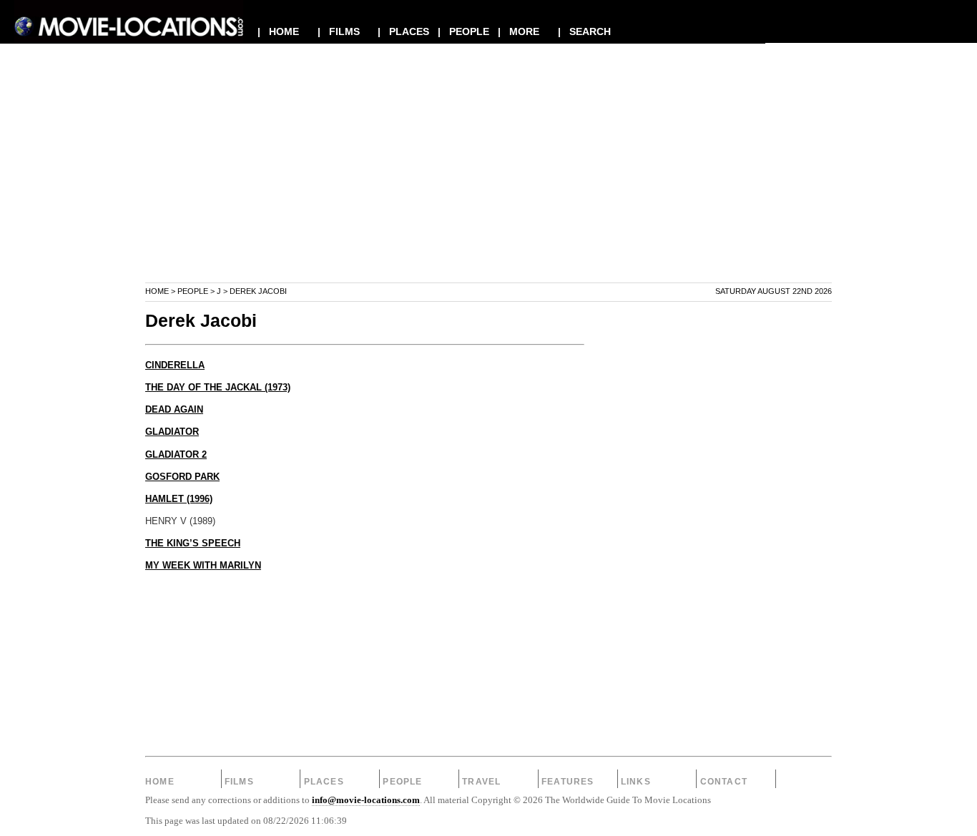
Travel (481, 782)
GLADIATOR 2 (176, 455)
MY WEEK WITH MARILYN (203, 566)
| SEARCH (584, 31)
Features (567, 782)
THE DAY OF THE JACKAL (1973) (217, 388)
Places (324, 782)
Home (157, 291)
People (192, 291)
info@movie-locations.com (366, 800)
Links (636, 782)
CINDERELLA (175, 365)
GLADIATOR (172, 432)
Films (239, 782)
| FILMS (339, 31)
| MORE (518, 31)
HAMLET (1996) (178, 499)
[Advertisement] (488, 182)
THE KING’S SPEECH (192, 544)
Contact (723, 782)
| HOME (278, 31)
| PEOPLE (463, 31)
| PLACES (403, 31)
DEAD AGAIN (174, 410)
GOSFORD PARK (182, 477)
